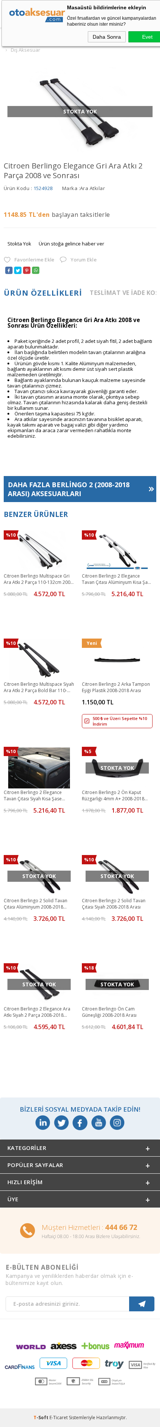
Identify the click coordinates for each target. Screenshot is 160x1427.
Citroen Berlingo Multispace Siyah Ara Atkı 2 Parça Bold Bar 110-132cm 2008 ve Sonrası (39, 687)
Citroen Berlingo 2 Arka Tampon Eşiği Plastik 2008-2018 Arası (116, 687)
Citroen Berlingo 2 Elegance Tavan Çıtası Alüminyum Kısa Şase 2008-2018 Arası (117, 579)
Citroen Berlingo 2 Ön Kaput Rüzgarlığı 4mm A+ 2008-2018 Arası (113, 796)
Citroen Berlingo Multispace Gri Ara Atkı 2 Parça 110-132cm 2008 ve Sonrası (38, 579)
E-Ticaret (58, 1417)
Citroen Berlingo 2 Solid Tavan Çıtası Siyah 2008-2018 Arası (113, 903)
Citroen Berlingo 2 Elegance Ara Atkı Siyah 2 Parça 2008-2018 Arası (37, 1012)
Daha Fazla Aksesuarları (68, 489)
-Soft (41, 1417)
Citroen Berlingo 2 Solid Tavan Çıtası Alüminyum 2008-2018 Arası (35, 904)
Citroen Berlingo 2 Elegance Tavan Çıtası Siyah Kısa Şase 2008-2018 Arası (33, 796)
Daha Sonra (107, 37)
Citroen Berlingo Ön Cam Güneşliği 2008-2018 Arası (109, 1012)
